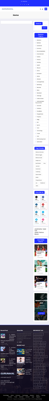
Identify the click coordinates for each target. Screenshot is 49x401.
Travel (38, 133)
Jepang (36, 353)
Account (28, 397)
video (37, 185)
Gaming (39, 62)
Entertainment (40, 54)
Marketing (39, 84)
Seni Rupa (44, 379)
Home (38, 70)
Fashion (38, 56)
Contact (10, 397)
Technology (39, 130)
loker (41, 359)
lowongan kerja (37, 362)
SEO (38, 122)
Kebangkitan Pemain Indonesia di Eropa (40, 252)
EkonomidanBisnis (41, 51)
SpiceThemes (39, 399)
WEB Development (41, 139)
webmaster (39, 141)
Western (32, 395)
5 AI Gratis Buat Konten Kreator (28, 351)
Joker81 (36, 232)
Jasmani (37, 166)
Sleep (40, 384)
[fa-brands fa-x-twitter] (22, 4)
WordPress (22, 399)
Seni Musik (36, 379)
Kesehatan (38, 169)
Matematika (38, 174)
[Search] (40, 9)
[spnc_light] (42, 9)
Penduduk (42, 368)
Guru (45, 163)
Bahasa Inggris (39, 154)
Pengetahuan (40, 114)
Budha (43, 342)
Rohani (42, 373)
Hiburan (38, 68)
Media (37, 177)
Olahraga (39, 95)
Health (38, 65)
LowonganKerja (40, 81)
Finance (39, 59)
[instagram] (26, 4)
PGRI (44, 370)
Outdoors (39, 108)
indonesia (42, 348)
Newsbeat (39, 93)
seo (36, 183)
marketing (38, 171)
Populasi (36, 373)
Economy (39, 48)
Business (39, 43)
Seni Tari (36, 382)
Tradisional (42, 183)
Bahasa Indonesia (40, 152)
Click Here (41, 313)
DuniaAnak (39, 45)
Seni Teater (43, 382)
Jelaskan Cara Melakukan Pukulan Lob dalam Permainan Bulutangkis (40, 284)
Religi (38, 119)
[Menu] (46, 9)
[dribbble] (24, 4)
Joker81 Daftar (38, 229)
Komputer (39, 73)
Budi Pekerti (38, 163)
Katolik (42, 353)
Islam (35, 351)
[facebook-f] (20, 4)
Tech (38, 128)
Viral (38, 136)
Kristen (36, 359)
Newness (39, 87)
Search (38, 23)
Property (39, 116)
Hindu (35, 348)
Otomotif (39, 105)
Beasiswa (39, 40)
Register (38, 397)
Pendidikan (39, 111)
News (38, 90)
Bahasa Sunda (39, 157)
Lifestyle (39, 79)
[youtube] (28, 4)
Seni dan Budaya (38, 376)
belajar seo (38, 160)
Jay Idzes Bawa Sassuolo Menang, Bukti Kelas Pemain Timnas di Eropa (40, 268)
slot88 (20, 342)
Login (33, 397)
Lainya (38, 76)
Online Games (40, 98)
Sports (38, 125)
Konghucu (44, 356)
